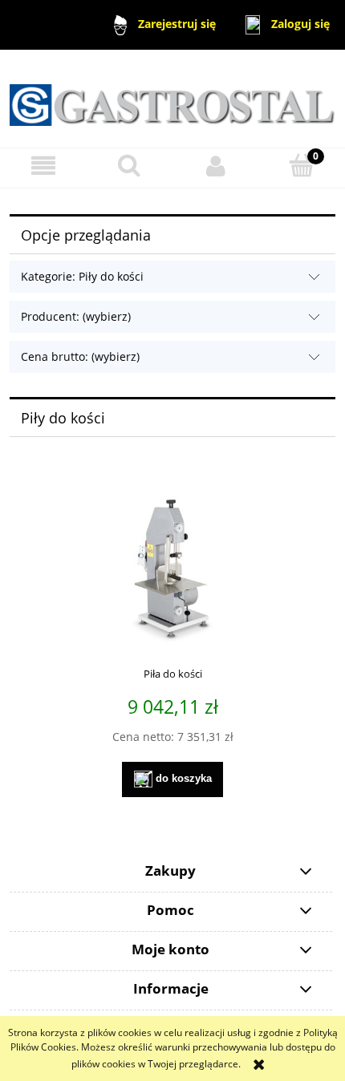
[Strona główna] (172, 97)
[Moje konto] (215, 165)
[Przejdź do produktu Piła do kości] (172, 569)
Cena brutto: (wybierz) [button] (80, 356)
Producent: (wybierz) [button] (76, 316)
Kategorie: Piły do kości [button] (82, 276)
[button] (43, 165)
